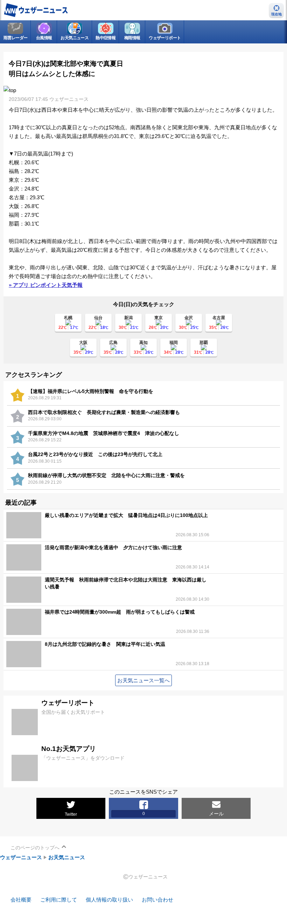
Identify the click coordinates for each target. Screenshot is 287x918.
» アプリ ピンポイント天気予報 (46, 285)
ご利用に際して (58, 900)
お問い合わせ (157, 900)
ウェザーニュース (21, 857)
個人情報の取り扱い (109, 900)
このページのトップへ (34, 847)
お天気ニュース (66, 857)
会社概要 (20, 900)
